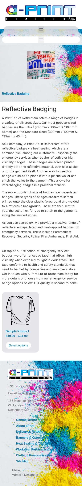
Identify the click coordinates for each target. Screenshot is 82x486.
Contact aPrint (26, 419)
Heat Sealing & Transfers (34, 443)
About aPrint (25, 425)
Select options (18, 345)
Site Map (22, 461)
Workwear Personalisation (35, 449)
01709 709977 (23, 386)
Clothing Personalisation (34, 455)
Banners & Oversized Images (37, 437)
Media (16, 470)
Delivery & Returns (29, 431)
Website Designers (25, 474)
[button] (41, 29)
